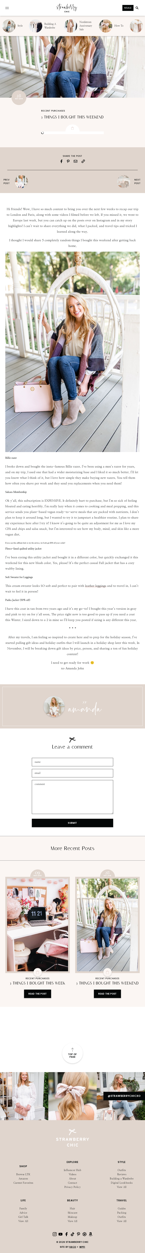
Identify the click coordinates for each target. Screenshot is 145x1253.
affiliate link (21, 543)
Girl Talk (23, 1217)
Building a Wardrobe (122, 1178)
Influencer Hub (72, 1170)
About (72, 1178)
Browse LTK (23, 1174)
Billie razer (11, 457)
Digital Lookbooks (121, 1182)
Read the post (37, 994)
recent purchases (53, 111)
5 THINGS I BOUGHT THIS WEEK (37, 983)
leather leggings (95, 586)
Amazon (23, 1178)
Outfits (122, 1170)
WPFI (82, 1247)
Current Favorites (23, 1182)
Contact (72, 1182)
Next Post (137, 181)
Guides (122, 1208)
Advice (23, 1212)
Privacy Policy (72, 1187)
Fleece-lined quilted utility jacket (23, 548)
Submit (72, 823)
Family (23, 1208)
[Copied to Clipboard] (83, 161)
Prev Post (7, 181)
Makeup (72, 1217)
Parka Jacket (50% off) (17, 600)
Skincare (72, 1212)
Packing (121, 1212)
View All (122, 1187)
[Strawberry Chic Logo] (67, 11)
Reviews (121, 1174)
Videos (72, 1174)
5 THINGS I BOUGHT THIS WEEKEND (72, 117)
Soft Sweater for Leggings (19, 577)
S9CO (72, 1247)
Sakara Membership (16, 492)
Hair (72, 1208)
